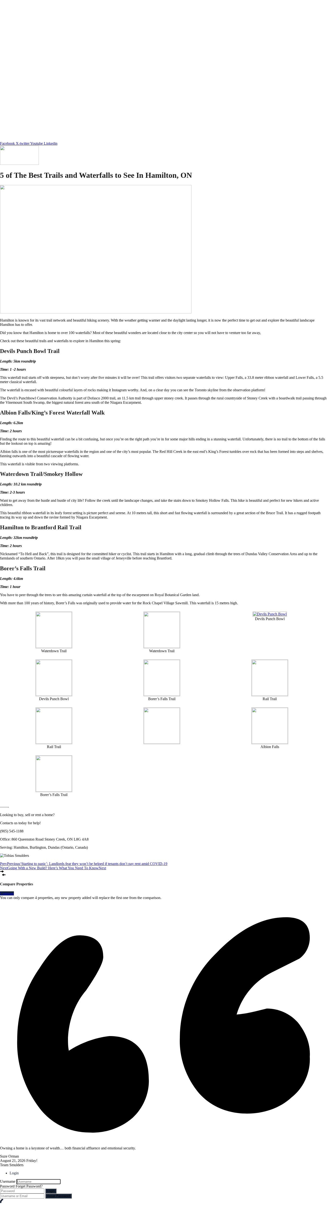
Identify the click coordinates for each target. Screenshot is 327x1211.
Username (7, 1181)
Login (51, 1191)
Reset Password (58, 1196)
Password (7, 1186)
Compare (7, 893)
